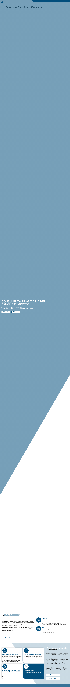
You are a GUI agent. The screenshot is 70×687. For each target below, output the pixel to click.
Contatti (66, 3)
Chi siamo (45, 3)
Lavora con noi (56, 3)
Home (39, 3)
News (62, 3)
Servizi (50, 3)
